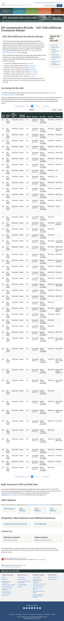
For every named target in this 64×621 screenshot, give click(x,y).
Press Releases (41, 524)
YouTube (35, 608)
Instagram (29, 608)
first (16, 106)
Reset (60, 110)
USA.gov (53, 614)
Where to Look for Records (37, 588)
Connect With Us (32, 605)
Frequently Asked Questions (15, 524)
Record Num (8, 115)
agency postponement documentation (38, 505)
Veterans (20, 586)
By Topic (4, 577)
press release (28, 63)
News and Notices (52, 577)
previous (21, 106)
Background (55, 47)
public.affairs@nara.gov (45, 540)
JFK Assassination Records (26, 21)
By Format (4, 579)
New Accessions (52, 579)
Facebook (24, 608)
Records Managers (22, 584)
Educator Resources (32, 11)
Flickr (40, 608)
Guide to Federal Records (39, 584)
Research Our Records (6, 11)
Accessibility (18, 614)
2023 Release (22, 510)
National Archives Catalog (8, 584)
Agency (28, 116)
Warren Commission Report (55, 50)
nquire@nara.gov (13, 540)
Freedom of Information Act (37, 614)
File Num (50, 116)
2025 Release (9, 509)
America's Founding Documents (57, 11)
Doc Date (35, 116)
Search (59, 5)
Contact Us (59, 2)
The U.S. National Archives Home (16, 4)
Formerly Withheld (22, 115)
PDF (33, 121)
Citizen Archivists (40, 2)
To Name (58, 116)
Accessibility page (41, 559)
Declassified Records (38, 586)
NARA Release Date (14, 115)
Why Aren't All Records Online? (38, 591)
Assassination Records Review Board (56, 63)
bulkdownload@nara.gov (14, 495)
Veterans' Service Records (19, 11)
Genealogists (21, 577)
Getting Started (37, 577)
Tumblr (32, 608)
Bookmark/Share (50, 2)
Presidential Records (7, 586)
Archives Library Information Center (7, 592)
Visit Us (44, 11)
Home (3, 21)
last (48, 106)
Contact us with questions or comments (11, 567)
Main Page (55, 45)
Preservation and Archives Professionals (24, 582)
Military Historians (22, 579)
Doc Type (42, 116)
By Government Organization (6, 582)
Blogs (37, 608)
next (44, 106)
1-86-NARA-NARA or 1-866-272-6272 (32, 618)
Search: (31, 109)
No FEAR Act (47, 614)
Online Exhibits (5, 595)
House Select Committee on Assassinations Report (56, 57)
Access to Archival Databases (6, 589)
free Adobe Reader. (20, 558)
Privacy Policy (25, 614)
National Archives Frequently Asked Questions (37, 581)
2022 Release (38, 510)
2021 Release (53, 510)
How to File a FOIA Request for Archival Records (38, 596)
